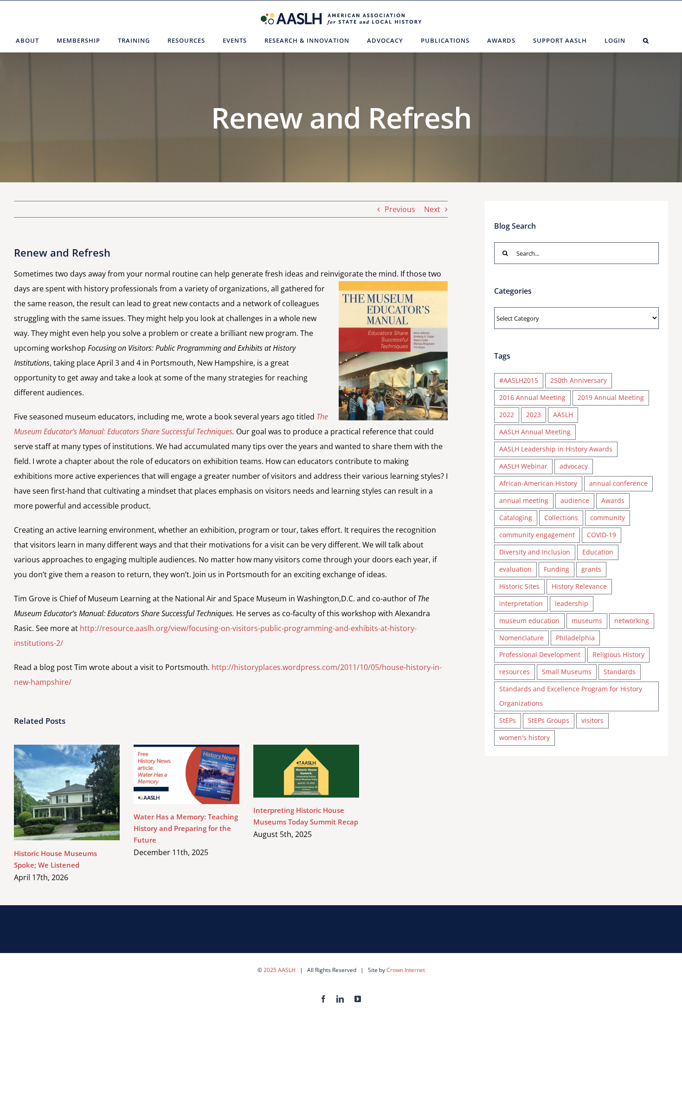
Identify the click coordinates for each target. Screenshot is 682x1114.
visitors (592, 720)
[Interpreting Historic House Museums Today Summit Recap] (306, 771)
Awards (612, 500)
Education (597, 551)
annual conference (618, 483)
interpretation (521, 603)
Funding (556, 569)
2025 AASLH (280, 970)
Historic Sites (519, 586)
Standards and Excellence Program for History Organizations (570, 696)
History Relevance (579, 586)
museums (587, 620)
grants (591, 569)
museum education (529, 620)
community (607, 517)
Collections (561, 517)
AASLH (563, 414)
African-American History (538, 483)
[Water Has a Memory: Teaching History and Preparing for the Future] (186, 774)
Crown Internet (405, 970)
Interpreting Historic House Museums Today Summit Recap (293, 770)
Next (432, 209)
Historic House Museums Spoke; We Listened (53, 792)
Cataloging (515, 517)
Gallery (80, 792)
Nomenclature (521, 637)
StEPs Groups (548, 720)
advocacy (574, 466)
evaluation (515, 569)
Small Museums (567, 671)
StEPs (507, 720)
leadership (571, 603)
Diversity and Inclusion (534, 551)
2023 (533, 414)
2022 (506, 414)
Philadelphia (575, 637)
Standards (620, 671)
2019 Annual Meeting (611, 397)
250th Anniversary (578, 380)
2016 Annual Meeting (532, 397)
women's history (524, 737)
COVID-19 (601, 534)
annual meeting (523, 500)
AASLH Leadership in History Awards (555, 448)
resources (514, 671)
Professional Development (539, 654)
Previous (400, 209)
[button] (646, 40)
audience (574, 500)
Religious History (618, 654)
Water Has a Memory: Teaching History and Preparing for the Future (173, 774)
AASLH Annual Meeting (535, 431)
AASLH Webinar (523, 466)
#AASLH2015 (518, 380)
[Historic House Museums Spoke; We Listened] (67, 793)
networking (631, 620)
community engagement (537, 534)
